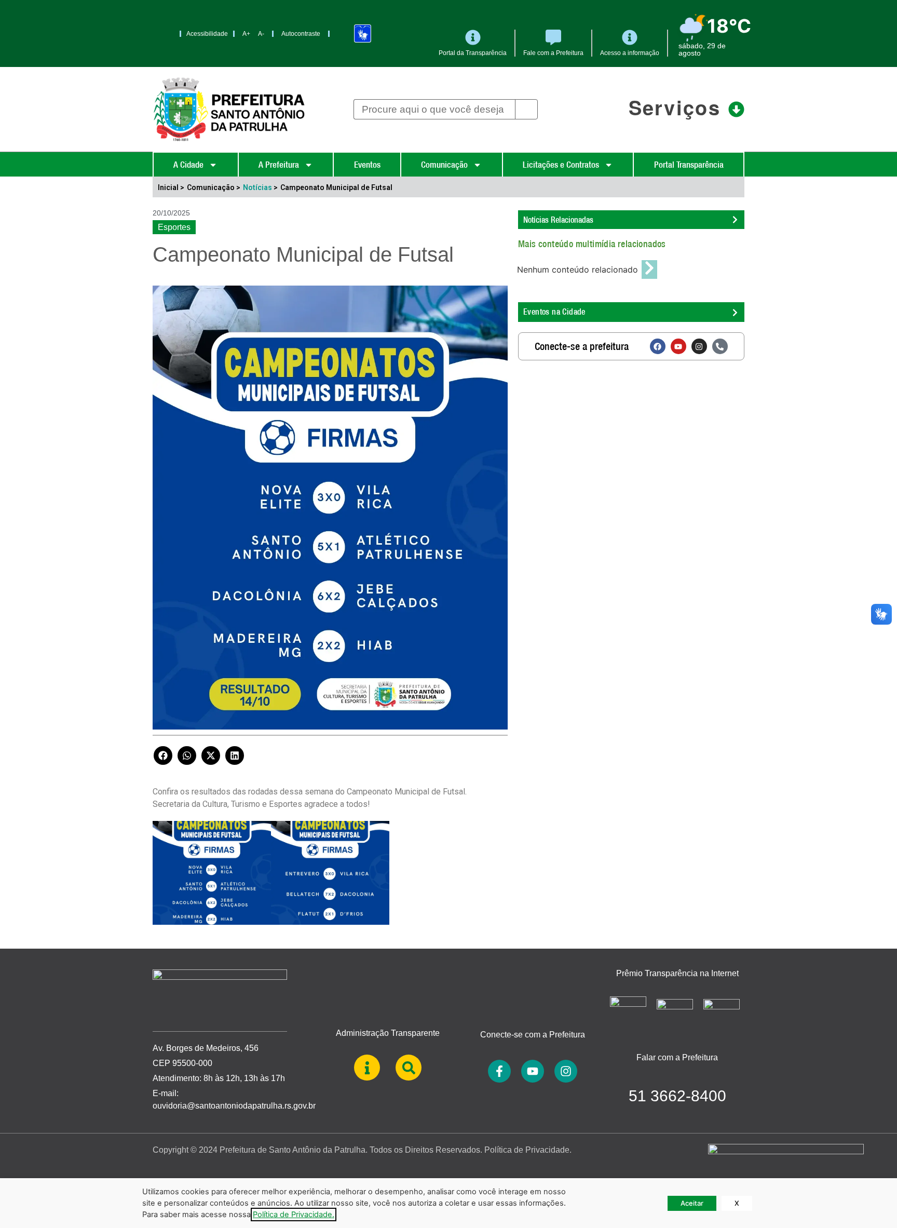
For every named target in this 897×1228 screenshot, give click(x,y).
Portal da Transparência (473, 53)
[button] (163, 755)
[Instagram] (699, 346)
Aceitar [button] (692, 1203)
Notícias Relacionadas (558, 219)
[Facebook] (657, 346)
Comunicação (444, 164)
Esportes (174, 227)
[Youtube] (678, 346)
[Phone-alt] (720, 346)
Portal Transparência (689, 164)
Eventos (367, 164)
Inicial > (171, 187)
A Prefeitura (279, 164)
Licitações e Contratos (561, 164)
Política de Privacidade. (528, 1149)
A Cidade (188, 164)
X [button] (737, 1203)
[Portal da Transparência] (473, 37)
